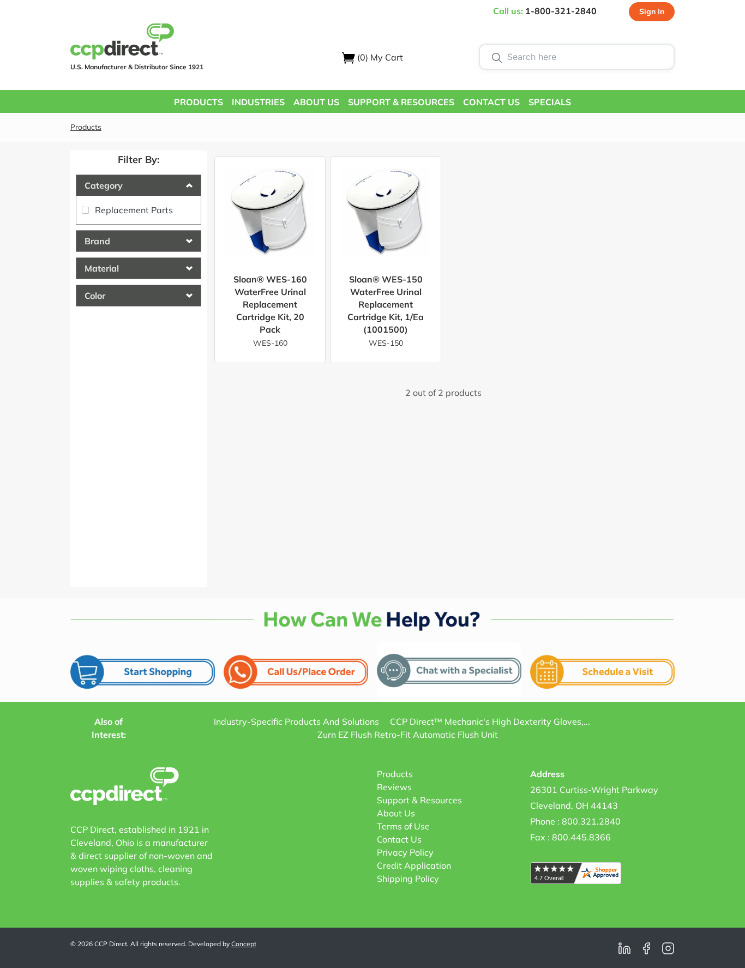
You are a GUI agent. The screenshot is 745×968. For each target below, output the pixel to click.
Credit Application (414, 865)
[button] (198, 101)
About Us (396, 813)
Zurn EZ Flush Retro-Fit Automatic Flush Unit (407, 734)
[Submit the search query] (497, 57)
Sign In (651, 11)
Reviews (394, 786)
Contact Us (399, 839)
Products (85, 127)
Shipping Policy (408, 878)
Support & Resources (419, 800)
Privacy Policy (405, 852)
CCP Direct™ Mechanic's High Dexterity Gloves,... (490, 721)
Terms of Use (403, 826)
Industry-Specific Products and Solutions (296, 721)
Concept (243, 944)
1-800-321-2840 (561, 10)
